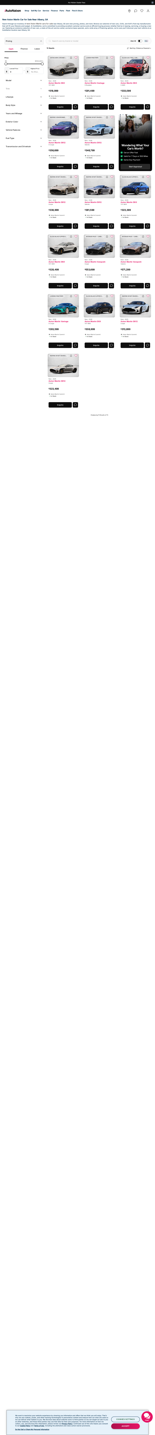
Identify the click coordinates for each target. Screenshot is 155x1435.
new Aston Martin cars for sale (39, 24)
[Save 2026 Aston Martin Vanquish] (112, 236)
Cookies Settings (125, 1419)
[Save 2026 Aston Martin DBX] (76, 58)
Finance (24, 49)
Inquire (60, 107)
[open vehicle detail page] (63, 67)
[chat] (135, 10)
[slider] (6, 64)
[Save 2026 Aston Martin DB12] (76, 117)
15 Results (50, 48)
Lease (37, 49)
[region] (77, 1422)
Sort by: (140, 48)
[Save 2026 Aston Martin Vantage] (112, 58)
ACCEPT (125, 1426)
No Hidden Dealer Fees (76, 3)
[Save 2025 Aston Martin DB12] (148, 296)
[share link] (71, 58)
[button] (27, 10)
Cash (11, 49)
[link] (14, 10)
